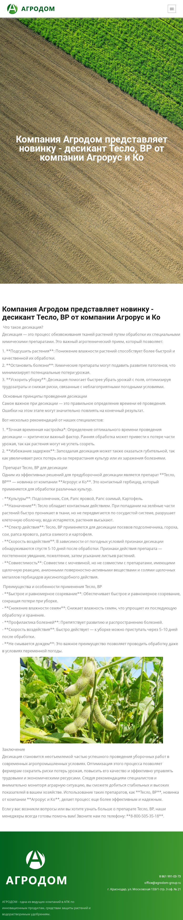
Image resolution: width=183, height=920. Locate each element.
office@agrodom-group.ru (162, 883)
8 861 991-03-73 (170, 876)
